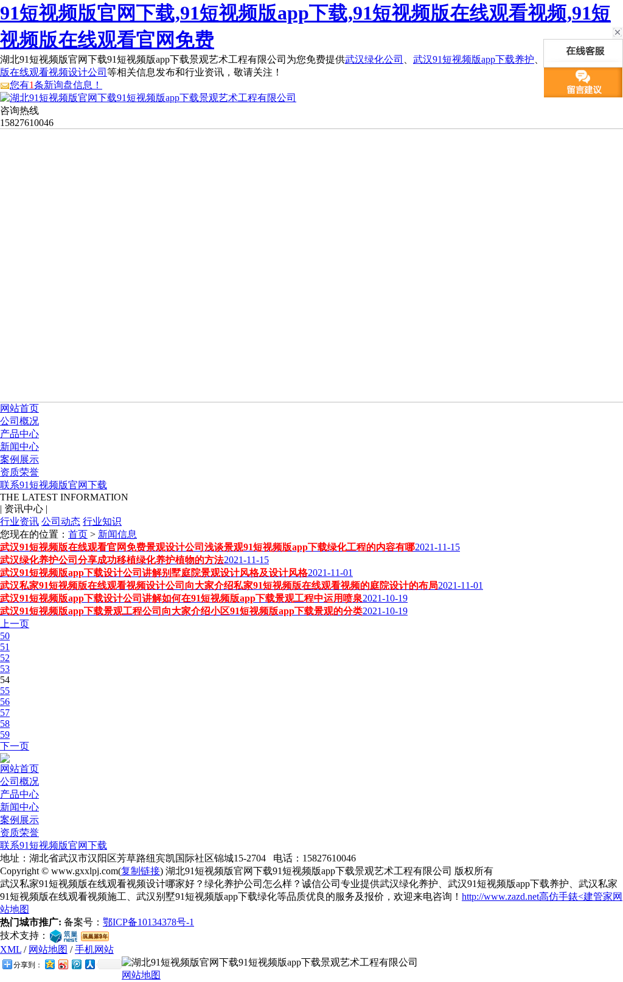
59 (5, 734)
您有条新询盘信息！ (56, 85)
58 (5, 723)
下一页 (14, 746)
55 (5, 691)
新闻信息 (117, 534)
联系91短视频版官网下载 (53, 485)
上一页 (14, 624)
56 (5, 701)
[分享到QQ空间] (49, 964)
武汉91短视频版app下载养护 (473, 59)
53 (5, 669)
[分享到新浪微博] (62, 964)
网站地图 (48, 949)
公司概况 (19, 421)
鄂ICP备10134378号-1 (148, 922)
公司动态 (60, 521)
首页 (78, 534)
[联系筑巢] (63, 935)
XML (10, 949)
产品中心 (19, 434)
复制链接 (140, 871)
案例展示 (19, 459)
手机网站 (94, 949)
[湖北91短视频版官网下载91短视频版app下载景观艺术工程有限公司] (148, 98)
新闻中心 (19, 446)
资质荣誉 (19, 472)
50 (5, 636)
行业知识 (102, 521)
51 (5, 647)
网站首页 (19, 408)
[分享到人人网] (89, 964)
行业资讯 (19, 521)
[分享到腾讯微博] (76, 964)
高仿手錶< (561, 896)
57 (5, 712)
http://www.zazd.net (500, 896)
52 (5, 658)
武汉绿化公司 (374, 59)
